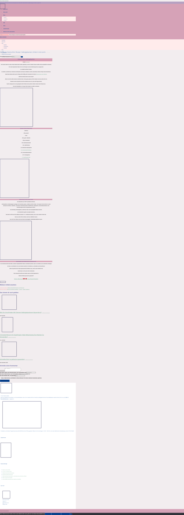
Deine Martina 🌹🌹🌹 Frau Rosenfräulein (26, 279)
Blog (2, 43)
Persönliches (6, 46)
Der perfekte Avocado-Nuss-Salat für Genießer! (12, 479)
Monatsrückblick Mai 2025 (8, 474)
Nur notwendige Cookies (56, 513)
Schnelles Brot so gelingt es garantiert (16, 359)
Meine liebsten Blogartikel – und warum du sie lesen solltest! (14, 476)
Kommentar (2, 370)
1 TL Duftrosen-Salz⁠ (26, 157)
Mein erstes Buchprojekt (7, 477)
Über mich (3, 41)
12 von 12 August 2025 (7, 471)
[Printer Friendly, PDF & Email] (3, 282)
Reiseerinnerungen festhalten (8, 472)
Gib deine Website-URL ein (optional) (7, 375)
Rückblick (5, 47)
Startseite (3, 40)
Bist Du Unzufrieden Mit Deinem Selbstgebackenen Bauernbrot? (25, 312)
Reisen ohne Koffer (6, 469)
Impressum (1, 510)
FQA (2, 49)
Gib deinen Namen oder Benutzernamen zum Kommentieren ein (13, 372)
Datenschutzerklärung (6, 510)
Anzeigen (28, 62)
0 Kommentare (12, 56)
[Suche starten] (22, 57)
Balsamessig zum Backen (41, 74)
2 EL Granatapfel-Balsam (26, 150)
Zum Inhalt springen (4, 0)
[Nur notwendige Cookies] (71, 514)
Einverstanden (48, 513)
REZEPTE (5, 44)
